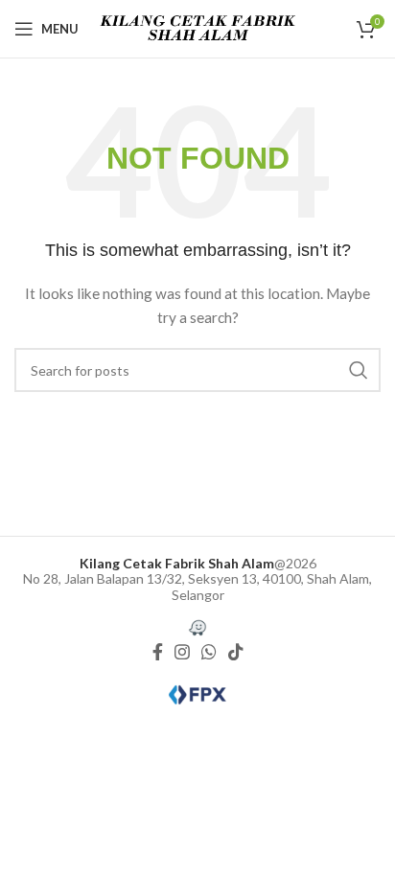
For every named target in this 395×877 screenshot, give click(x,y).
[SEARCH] (359, 370)
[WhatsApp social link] (209, 651)
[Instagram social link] (182, 651)
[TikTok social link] (235, 651)
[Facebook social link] (158, 651)
